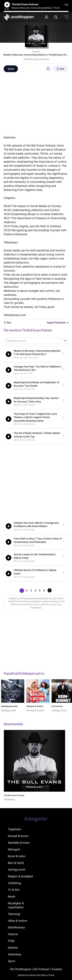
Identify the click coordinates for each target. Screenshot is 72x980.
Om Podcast (41, 969)
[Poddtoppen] (19, 17)
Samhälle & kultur (19, 842)
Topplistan (14, 829)
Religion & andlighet (20, 876)
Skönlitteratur (16, 927)
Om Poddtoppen (20, 969)
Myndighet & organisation (16, 905)
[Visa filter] (65, 340)
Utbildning (14, 883)
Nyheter (13, 947)
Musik (11, 896)
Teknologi (14, 914)
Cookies (57, 969)
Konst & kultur (16, 856)
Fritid (11, 941)
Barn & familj (16, 862)
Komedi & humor (18, 836)
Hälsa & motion (17, 920)
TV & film (13, 889)
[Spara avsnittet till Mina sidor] (48, 68)
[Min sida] (46, 17)
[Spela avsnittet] (9, 354)
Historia (13, 934)
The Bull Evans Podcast (36, 59)
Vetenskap (14, 954)
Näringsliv (14, 849)
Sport (11, 961)
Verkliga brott (16, 869)
